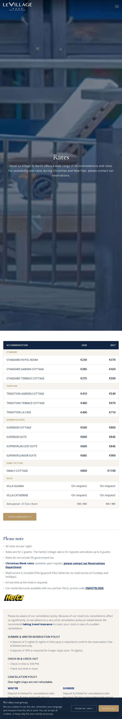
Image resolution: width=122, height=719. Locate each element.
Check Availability (19, 516)
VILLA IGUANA (15, 486)
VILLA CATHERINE (17, 495)
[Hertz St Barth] (14, 597)
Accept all (108, 708)
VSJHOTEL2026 (94, 588)
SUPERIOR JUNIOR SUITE (21, 455)
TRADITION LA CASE (19, 412)
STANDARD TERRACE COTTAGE (25, 378)
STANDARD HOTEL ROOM (22, 360)
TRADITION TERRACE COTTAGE (26, 403)
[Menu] (117, 6)
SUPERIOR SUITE (17, 437)
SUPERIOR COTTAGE (19, 427)
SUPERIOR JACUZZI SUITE (22, 446)
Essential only (84, 708)
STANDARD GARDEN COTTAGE (25, 369)
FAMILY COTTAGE (17, 471)
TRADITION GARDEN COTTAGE (25, 393)
